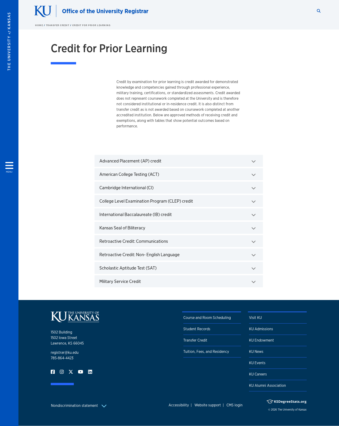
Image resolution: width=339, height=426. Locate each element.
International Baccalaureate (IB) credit (150, 214)
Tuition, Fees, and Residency (206, 351)
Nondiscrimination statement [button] (75, 405)
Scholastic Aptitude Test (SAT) (142, 268)
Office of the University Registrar (105, 11)
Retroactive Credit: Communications (148, 241)
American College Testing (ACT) (143, 174)
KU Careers (258, 374)
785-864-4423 (62, 358)
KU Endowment (261, 340)
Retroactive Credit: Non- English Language (153, 254)
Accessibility (179, 405)
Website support (207, 405)
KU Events (257, 362)
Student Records (196, 329)
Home (39, 25)
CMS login (234, 405)
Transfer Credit (58, 25)
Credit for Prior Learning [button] (91, 25)
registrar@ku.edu (65, 352)
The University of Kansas (292, 409)
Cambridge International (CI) (140, 187)
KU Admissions (261, 329)
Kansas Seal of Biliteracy (136, 228)
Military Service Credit (134, 281)
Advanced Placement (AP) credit (144, 161)
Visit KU (255, 317)
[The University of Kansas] (75, 320)
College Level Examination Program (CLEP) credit (160, 201)
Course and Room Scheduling (207, 317)
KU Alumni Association (267, 385)
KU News (256, 351)
